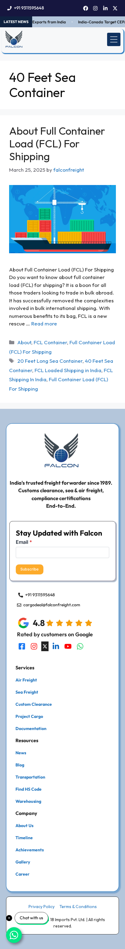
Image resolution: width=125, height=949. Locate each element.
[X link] (115, 8)
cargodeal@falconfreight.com (51, 604)
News (20, 752)
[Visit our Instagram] (34, 646)
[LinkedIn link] (105, 8)
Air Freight (26, 680)
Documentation (30, 728)
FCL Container (50, 342)
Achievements (29, 850)
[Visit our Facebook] (22, 646)
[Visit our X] (45, 646)
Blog (19, 765)
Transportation (30, 777)
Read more (44, 323)
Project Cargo (29, 716)
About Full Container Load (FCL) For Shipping (57, 143)
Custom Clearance (33, 704)
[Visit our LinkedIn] (56, 646)
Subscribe (29, 569)
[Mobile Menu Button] (113, 39)
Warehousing (28, 801)
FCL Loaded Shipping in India (68, 370)
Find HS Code (28, 789)
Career (22, 874)
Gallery (22, 862)
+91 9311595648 (29, 8)
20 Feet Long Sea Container (50, 361)
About (24, 342)
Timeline (24, 837)
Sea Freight (26, 692)
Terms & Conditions (78, 906)
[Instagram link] (95, 8)
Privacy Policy (42, 906)
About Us (24, 825)
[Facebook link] (85, 8)
